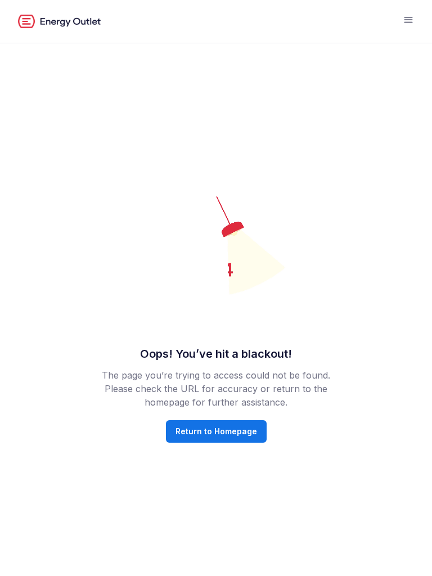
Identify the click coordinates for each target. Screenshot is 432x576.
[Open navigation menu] (408, 21)
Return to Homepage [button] (216, 431)
